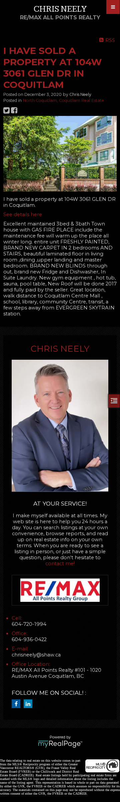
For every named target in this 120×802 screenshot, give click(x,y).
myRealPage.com (60, 744)
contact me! (60, 564)
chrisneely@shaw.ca (36, 655)
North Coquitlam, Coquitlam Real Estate (63, 100)
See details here (22, 214)
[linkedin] (30, 704)
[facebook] (18, 704)
